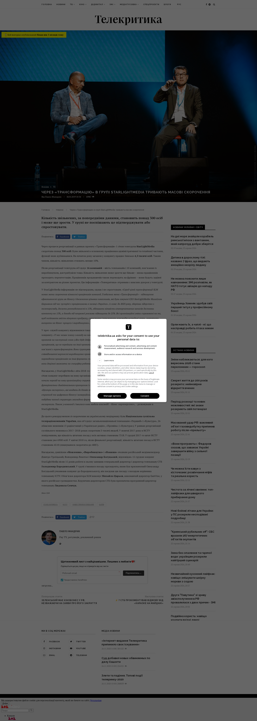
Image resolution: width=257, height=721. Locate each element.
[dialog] (128, 360)
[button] (128, 360)
